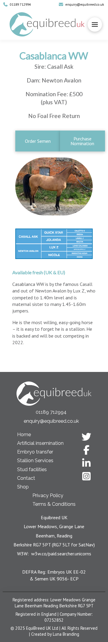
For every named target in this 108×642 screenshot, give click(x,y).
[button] (95, 24)
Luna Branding (66, 634)
